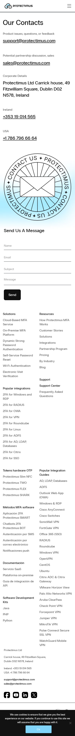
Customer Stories (51, 330)
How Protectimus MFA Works (54, 322)
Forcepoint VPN (50, 612)
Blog (42, 367)
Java (6, 608)
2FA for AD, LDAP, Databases (15, 444)
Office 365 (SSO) (50, 534)
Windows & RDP (50, 503)
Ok (38, 729)
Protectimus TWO (15, 483)
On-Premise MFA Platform (14, 332)
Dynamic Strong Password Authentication (13, 345)
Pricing (44, 355)
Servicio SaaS (12, 569)
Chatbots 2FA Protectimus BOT (14, 526)
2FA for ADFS (12, 435)
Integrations (47, 343)
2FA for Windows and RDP (17, 397)
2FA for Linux (12, 429)
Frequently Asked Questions (51, 394)
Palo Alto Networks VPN (55, 593)
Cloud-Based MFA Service (15, 322)
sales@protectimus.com (26, 63)
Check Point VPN (50, 606)
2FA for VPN (11, 417)
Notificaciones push (16, 550)
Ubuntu (44, 571)
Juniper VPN (48, 618)
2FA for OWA (12, 411)
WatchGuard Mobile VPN (53, 643)
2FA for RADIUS (13, 405)
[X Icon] (34, 695)
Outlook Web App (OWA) (51, 495)
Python (7, 620)
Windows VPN (48, 552)
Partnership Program (53, 349)
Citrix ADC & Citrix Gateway (52, 579)
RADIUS (44, 540)
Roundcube (47, 546)
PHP (5, 614)
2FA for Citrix (12, 452)
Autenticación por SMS (18, 534)
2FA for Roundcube (16, 423)
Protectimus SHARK (16, 495)
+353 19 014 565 (19, 116)
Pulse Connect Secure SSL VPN (54, 632)
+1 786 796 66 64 (20, 138)
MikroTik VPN (48, 624)
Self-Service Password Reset (18, 357)
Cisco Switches (49, 516)
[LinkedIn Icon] (25, 695)
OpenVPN (45, 558)
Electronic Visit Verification (13, 374)
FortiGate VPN (49, 528)
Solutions (45, 336)
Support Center (49, 385)
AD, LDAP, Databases (53, 481)
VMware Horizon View (54, 587)
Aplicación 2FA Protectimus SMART (16, 515)
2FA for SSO (11, 458)
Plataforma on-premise (18, 575)
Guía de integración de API (18, 583)
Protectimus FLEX (14, 489)
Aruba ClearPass (50, 600)
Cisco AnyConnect (52, 509)
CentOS (44, 565)
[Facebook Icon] (7, 695)
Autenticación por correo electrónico (15, 542)
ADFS (43, 487)
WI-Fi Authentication (17, 366)
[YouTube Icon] (16, 695)
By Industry (47, 361)
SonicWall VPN (49, 522)
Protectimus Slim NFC (17, 476)
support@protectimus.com (29, 40)
